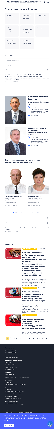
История (7, 366)
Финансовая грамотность (11, 357)
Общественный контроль (11, 401)
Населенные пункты (10, 369)
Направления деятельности (12, 376)
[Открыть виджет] (50, 424)
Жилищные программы (11, 355)
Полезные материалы (10, 352)
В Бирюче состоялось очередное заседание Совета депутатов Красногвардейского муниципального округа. (34, 296)
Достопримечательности (11, 367)
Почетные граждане (10, 364)
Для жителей (8, 347)
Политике (6, 420)
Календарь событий (10, 348)
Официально (8, 380)
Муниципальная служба (11, 386)
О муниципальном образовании (13, 360)
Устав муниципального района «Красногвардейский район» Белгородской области (27, 228)
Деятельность (8, 372)
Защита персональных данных (12, 394)
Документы (8, 389)
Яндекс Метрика (33, 415)
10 (46, 338)
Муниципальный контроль (12, 396)
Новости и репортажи (10, 350)
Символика (8, 362)
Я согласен (8, 425)
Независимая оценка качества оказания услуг (17, 377)
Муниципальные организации (13, 387)
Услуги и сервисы (9, 354)
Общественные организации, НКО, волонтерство (18, 404)
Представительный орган (30, 248)
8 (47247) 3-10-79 (9, 412)
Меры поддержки (9, 374)
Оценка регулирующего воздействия (14, 393)
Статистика (8, 382)
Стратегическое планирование (13, 398)
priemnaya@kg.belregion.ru (25, 412)
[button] (13, 212)
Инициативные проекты (11, 403)
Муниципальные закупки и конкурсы (14, 391)
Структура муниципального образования (15, 384)
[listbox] (27, 65)
